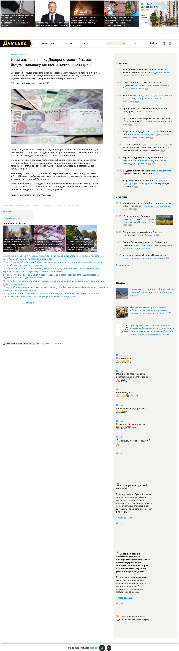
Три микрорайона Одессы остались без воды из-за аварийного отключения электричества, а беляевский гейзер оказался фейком (17, 20)
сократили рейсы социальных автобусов (144, 258)
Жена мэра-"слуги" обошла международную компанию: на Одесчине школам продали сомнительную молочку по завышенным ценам (51, 257)
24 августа (121, 196)
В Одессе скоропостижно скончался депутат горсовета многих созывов (52, 24)
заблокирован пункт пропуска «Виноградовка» (145, 182)
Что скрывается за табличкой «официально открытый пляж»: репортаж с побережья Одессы (152, 292)
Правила (46, 343)
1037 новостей (9, 218)
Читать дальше (124, 517)
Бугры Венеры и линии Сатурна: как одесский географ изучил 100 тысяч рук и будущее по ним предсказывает (119, 21)
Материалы (48, 43)
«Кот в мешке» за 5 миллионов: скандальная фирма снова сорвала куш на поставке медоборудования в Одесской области (51, 276)
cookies (93, 647)
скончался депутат (161, 170)
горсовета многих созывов (137, 173)
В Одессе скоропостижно (137, 170)
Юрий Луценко (131, 95)
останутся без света (144, 235)
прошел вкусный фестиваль (158, 206)
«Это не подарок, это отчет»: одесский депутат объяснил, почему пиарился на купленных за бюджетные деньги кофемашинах (55, 289)
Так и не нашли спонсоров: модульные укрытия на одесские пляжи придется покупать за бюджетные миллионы (54, 282)
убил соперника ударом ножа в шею (147, 123)
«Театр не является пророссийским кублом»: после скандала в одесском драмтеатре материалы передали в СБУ (150, 310)
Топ (86, 43)
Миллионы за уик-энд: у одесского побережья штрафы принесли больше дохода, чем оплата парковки (80, 245)
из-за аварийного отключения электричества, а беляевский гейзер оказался (148, 147)
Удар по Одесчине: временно (138, 180)
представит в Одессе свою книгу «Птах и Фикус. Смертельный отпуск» (147, 97)
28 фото (18, 218)
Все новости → (123, 265)
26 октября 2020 (17, 54)
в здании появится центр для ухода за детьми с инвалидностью (146, 136)
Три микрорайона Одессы (136, 144)
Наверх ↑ (30, 302)
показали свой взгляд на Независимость (139, 220)
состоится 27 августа (144, 111)
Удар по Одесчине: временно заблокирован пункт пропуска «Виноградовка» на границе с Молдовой (83, 21)
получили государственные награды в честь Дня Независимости (147, 247)
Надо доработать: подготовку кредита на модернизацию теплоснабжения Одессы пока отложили (48, 245)
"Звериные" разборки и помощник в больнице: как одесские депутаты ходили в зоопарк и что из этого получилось (16, 244)
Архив (68, 43)
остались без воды (159, 144)
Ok (102, 647)
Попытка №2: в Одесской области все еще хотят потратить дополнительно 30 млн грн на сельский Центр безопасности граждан (52, 264)
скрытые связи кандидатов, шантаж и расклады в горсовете (144, 162)
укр (135, 43)
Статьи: (121, 283)
